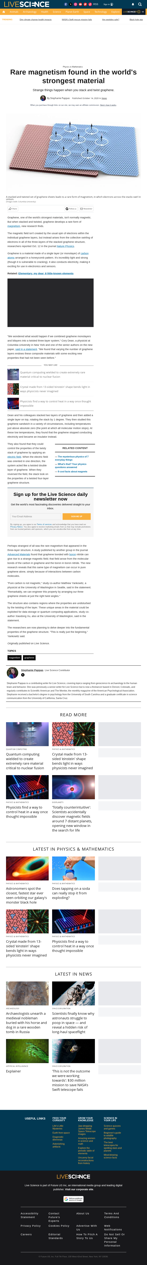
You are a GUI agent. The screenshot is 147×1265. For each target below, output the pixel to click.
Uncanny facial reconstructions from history (86, 1160)
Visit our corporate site (79, 1189)
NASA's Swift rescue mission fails (77, 19)
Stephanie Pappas (60, 98)
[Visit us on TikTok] (90, 4)
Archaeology (29, 11)
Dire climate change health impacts (36, 19)
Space (87, 11)
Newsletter (88, 208)
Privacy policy (31, 1225)
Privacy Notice (16, 527)
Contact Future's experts (54, 1217)
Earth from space (61, 1133)
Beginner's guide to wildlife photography (112, 1135)
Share (14, 208)
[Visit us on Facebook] (65, 4)
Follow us (72, 208)
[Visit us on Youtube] (80, 4)
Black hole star (136, 19)
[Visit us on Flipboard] (85, 4)
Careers (26, 1234)
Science (57, 11)
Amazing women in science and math (86, 1141)
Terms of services (44, 524)
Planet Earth (72, 11)
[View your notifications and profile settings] (133, 4)
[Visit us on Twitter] (70, 4)
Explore (115, 11)
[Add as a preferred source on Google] (73, 1199)
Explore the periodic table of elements (86, 1151)
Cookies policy (59, 1225)
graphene (29, 657)
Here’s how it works (108, 105)
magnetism (14, 657)
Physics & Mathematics (73, 67)
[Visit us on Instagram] (75, 4)
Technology (101, 11)
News (104, 98)
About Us (82, 1213)
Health (44, 11)
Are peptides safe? (110, 19)
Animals (14, 11)
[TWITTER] (23, 675)
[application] (50, 303)
